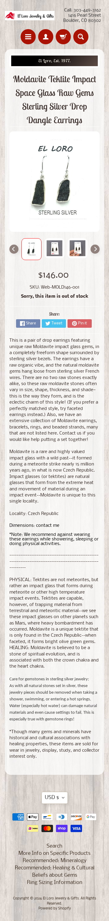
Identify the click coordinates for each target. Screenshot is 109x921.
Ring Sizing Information (54, 882)
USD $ (52, 798)
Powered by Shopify (54, 908)
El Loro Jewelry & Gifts (61, 898)
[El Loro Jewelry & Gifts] (29, 15)
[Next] (95, 249)
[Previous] (13, 249)
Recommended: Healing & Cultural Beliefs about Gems (54, 871)
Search (54, 846)
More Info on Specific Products (54, 853)
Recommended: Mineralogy (55, 861)
